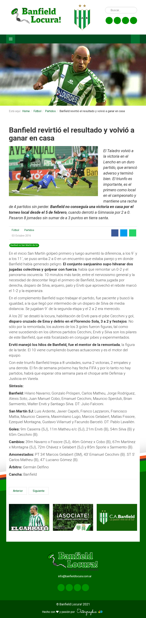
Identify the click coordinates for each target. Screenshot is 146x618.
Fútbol (37, 111)
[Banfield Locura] (36, 17)
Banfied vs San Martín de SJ (24, 245)
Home (26, 111)
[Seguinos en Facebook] (109, 20)
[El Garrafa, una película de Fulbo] (29, 517)
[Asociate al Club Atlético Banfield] (73, 517)
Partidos (50, 111)
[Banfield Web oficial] (117, 517)
